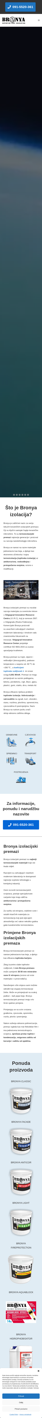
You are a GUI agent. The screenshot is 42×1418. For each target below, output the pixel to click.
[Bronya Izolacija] (13, 20)
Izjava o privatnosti (25, 1414)
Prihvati (21, 1396)
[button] (38, 1371)
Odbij (21, 1402)
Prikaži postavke (21, 1409)
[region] (21, 262)
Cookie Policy (14, 1414)
